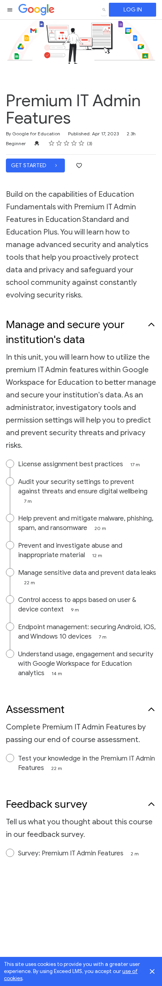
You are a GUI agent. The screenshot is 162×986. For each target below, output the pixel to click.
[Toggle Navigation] (10, 10)
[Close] (152, 971)
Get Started (29, 165)
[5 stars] (81, 143)
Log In (132, 9)
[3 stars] (66, 143)
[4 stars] (74, 143)
